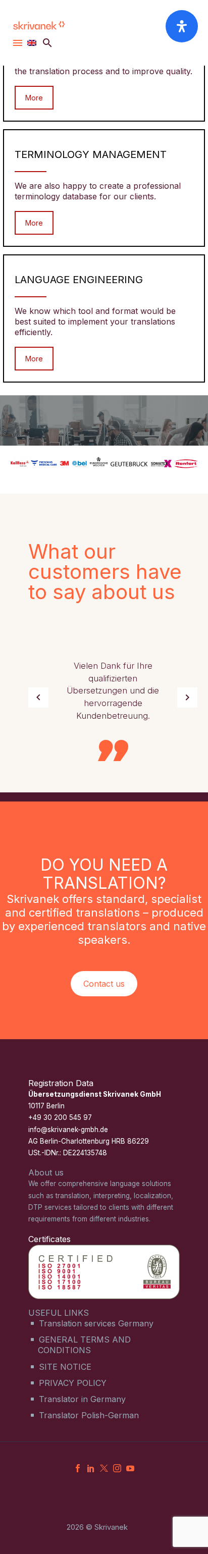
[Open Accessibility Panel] (182, 26)
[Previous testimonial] (38, 697)
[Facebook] (78, 1468)
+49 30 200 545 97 (60, 1117)
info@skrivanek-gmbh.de (68, 1130)
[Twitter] (104, 1468)
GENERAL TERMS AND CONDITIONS (84, 1344)
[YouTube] (130, 1468)
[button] (47, 42)
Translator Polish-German (89, 1415)
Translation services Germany (96, 1323)
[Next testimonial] (187, 697)
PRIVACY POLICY (73, 1383)
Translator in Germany (82, 1399)
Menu (17, 42)
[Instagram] (117, 1468)
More (34, 97)
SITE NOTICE (65, 1367)
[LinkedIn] (91, 1468)
